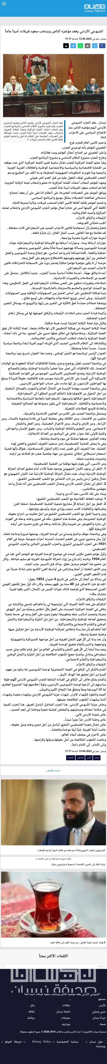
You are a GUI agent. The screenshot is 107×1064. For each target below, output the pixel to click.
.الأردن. (102, 1005)
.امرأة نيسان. (99, 1018)
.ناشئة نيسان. (63, 1011)
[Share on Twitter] (95, 45)
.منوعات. (66, 1018)
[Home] (53, 981)
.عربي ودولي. (99, 1011)
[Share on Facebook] (102, 45)
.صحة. (102, 1024)
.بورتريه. (66, 1024)
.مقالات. (66, 1005)
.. (70, 999)
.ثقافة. (31, 1011)
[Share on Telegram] (73, 45)
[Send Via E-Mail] (87, 45)
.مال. (32, 1005)
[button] (80, 45)
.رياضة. (31, 1018)
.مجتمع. (102, 999)
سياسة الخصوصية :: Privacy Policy (55, 1041)
